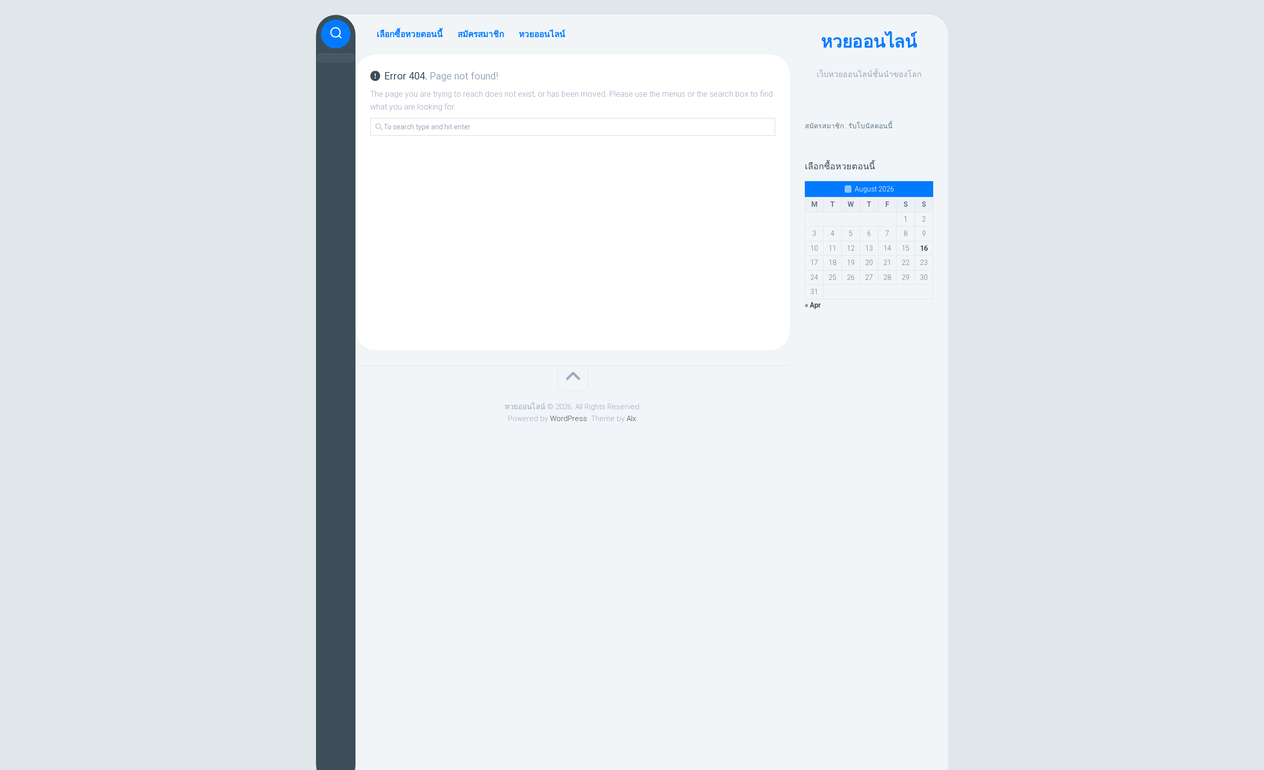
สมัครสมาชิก (481, 34)
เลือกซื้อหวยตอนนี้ (410, 34)
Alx (631, 418)
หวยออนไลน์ (869, 41)
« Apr (813, 305)
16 (924, 248)
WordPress (568, 418)
